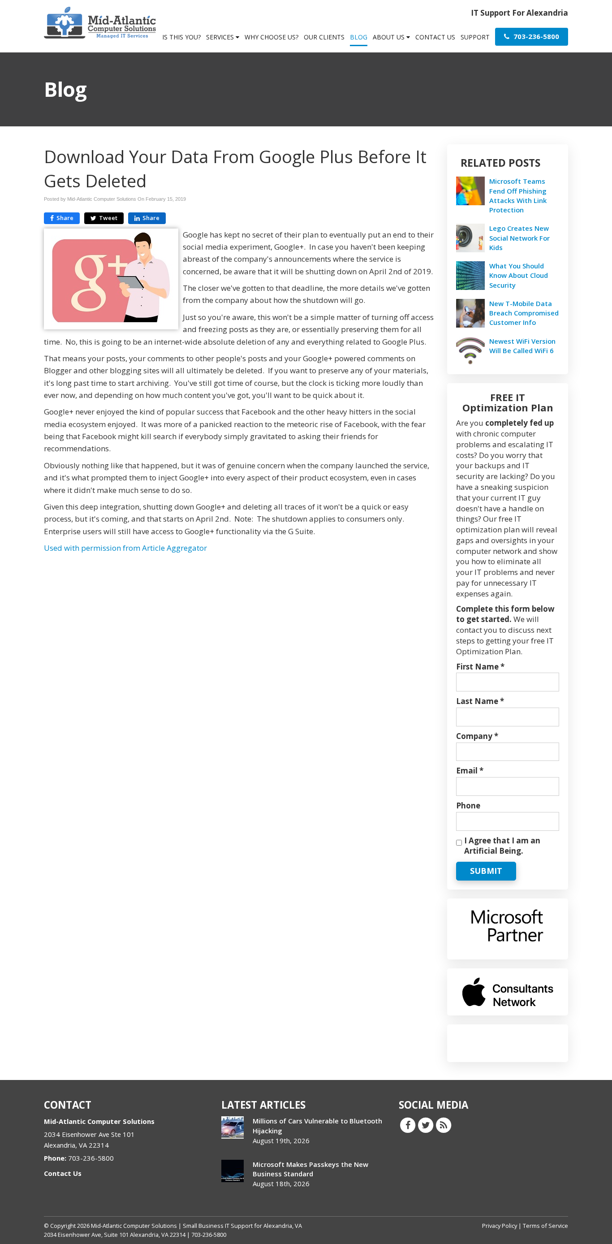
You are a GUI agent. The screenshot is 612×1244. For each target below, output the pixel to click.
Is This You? (181, 37)
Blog (358, 37)
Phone (468, 805)
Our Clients (324, 37)
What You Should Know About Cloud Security (518, 275)
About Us (389, 37)
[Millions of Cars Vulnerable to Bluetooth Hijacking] (232, 1127)
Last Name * (480, 701)
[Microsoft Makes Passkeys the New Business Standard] (232, 1171)
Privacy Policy (499, 1226)
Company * (477, 736)
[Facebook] (408, 1125)
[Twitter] (426, 1125)
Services (221, 37)
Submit (486, 870)
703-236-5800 (535, 36)
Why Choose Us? (271, 37)
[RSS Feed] (444, 1125)
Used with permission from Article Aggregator (125, 548)
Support (475, 37)
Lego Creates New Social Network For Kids (519, 237)
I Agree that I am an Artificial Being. (502, 845)
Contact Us (435, 37)
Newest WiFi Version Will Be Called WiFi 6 (522, 346)
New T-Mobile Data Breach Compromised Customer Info (524, 313)
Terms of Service (545, 1226)
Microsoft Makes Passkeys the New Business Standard (310, 1169)
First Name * (480, 666)
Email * (469, 770)
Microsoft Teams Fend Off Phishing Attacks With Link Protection (518, 195)
